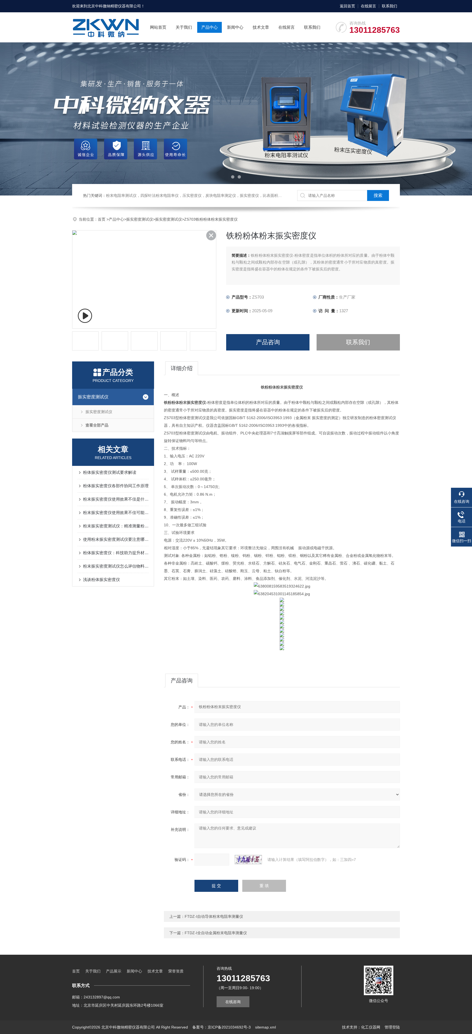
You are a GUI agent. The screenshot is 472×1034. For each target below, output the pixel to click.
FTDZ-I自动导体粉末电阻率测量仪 (214, 916)
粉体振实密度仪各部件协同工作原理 (116, 485)
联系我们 (389, 6)
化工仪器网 (370, 1027)
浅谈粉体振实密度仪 (101, 579)
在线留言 (368, 6)
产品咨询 (268, 342)
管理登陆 (392, 1027)
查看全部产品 (96, 425)
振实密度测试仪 (139, 219)
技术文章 (261, 27)
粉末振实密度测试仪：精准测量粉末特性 (116, 526)
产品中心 (209, 27)
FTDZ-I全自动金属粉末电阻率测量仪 (216, 933)
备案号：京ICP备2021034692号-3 (221, 1027)
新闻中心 (235, 27)
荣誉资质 (176, 971)
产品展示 (113, 971)
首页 (102, 219)
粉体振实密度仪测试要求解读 (109, 472)
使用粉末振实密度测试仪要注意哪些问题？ (116, 539)
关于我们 (184, 27)
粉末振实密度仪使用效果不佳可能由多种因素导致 (116, 512)
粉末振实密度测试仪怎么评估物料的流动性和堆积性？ (116, 566)
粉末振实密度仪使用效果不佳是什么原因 (116, 499)
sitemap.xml (265, 1027)
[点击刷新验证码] (248, 859)
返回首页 (347, 6)
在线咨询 (233, 1002)
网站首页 (158, 27)
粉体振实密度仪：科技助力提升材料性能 (116, 552)
